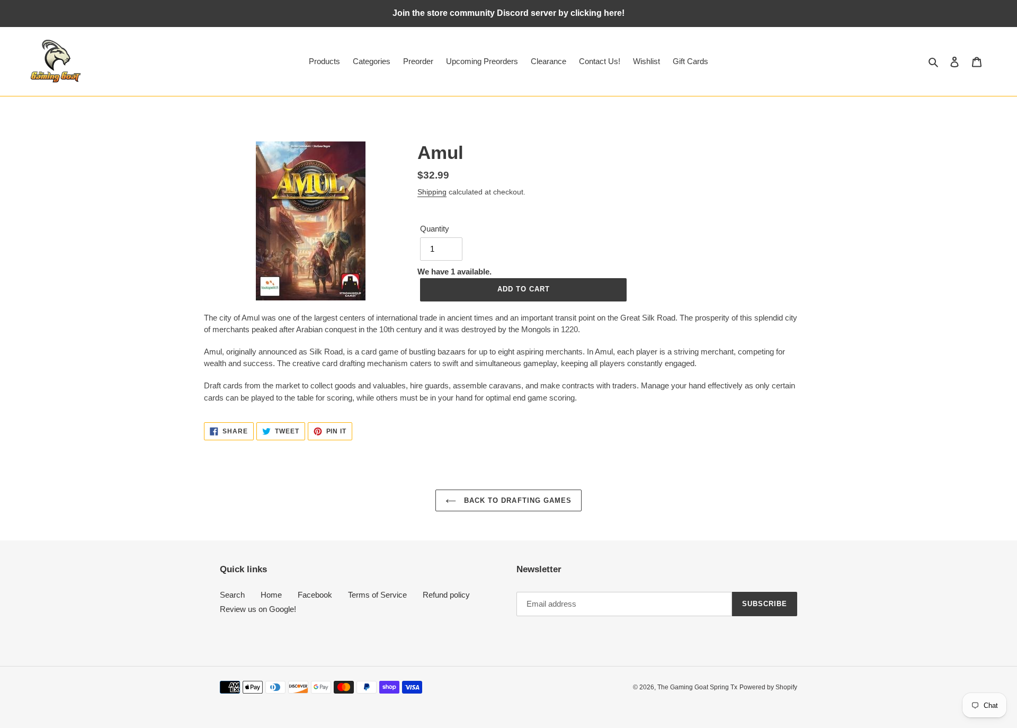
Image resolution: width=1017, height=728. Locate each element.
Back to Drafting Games (516, 500)
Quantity (434, 228)
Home (271, 594)
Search (232, 594)
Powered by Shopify (768, 687)
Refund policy (446, 594)
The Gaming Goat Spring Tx (697, 687)
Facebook (315, 594)
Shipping (432, 192)
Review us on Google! (258, 609)
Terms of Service (377, 594)
